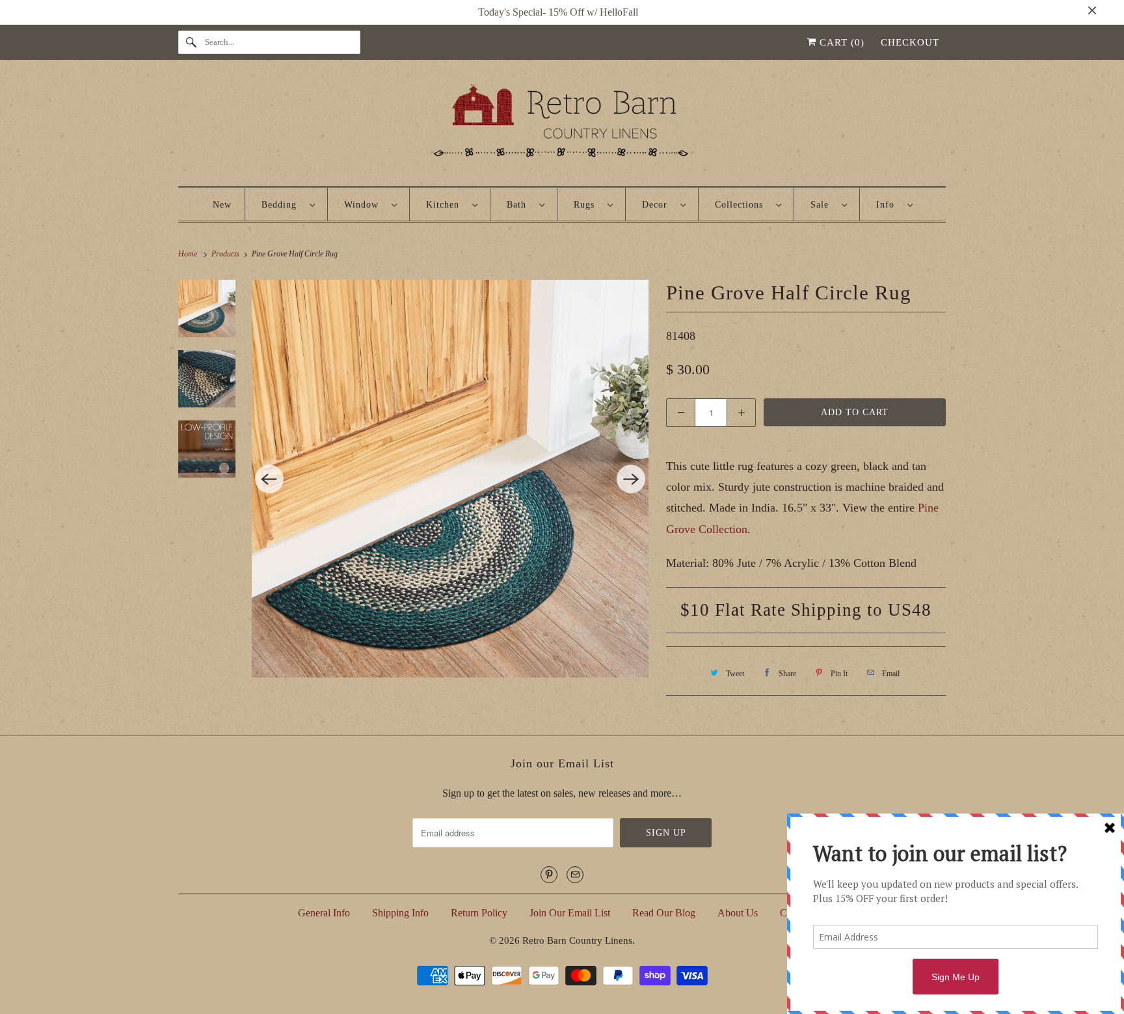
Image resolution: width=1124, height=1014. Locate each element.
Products (226, 253)
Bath (520, 205)
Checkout (910, 42)
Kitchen (446, 205)
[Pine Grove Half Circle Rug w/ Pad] (450, 479)
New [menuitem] (222, 205)
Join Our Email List (569, 912)
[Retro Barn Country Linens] (562, 125)
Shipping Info (400, 912)
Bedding (282, 205)
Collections (742, 205)
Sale (822, 205)
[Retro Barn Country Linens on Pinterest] (549, 874)
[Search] (191, 42)
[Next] (631, 479)
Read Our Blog (663, 912)
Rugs (587, 205)
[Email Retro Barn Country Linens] (575, 874)
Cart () (840, 42)
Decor (658, 205)
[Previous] (269, 479)
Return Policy (479, 912)
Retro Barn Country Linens (577, 940)
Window (364, 205)
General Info (324, 912)
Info (888, 205)
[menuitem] (288, 204)
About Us (737, 912)
